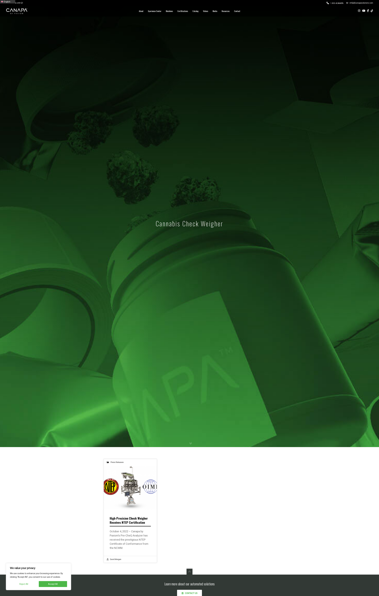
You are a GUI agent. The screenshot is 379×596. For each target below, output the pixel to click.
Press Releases (117, 462)
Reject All (23, 584)
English (6, 2)
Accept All (53, 584)
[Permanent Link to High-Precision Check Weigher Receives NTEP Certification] (130, 488)
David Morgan (115, 559)
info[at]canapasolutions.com (361, 3)
